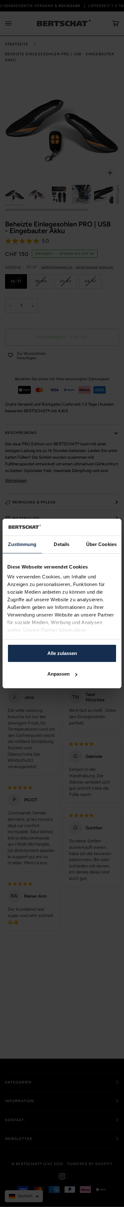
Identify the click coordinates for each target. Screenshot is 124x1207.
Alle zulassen (62, 653)
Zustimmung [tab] (22, 544)
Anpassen (58, 674)
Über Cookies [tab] (101, 544)
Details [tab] (61, 544)
